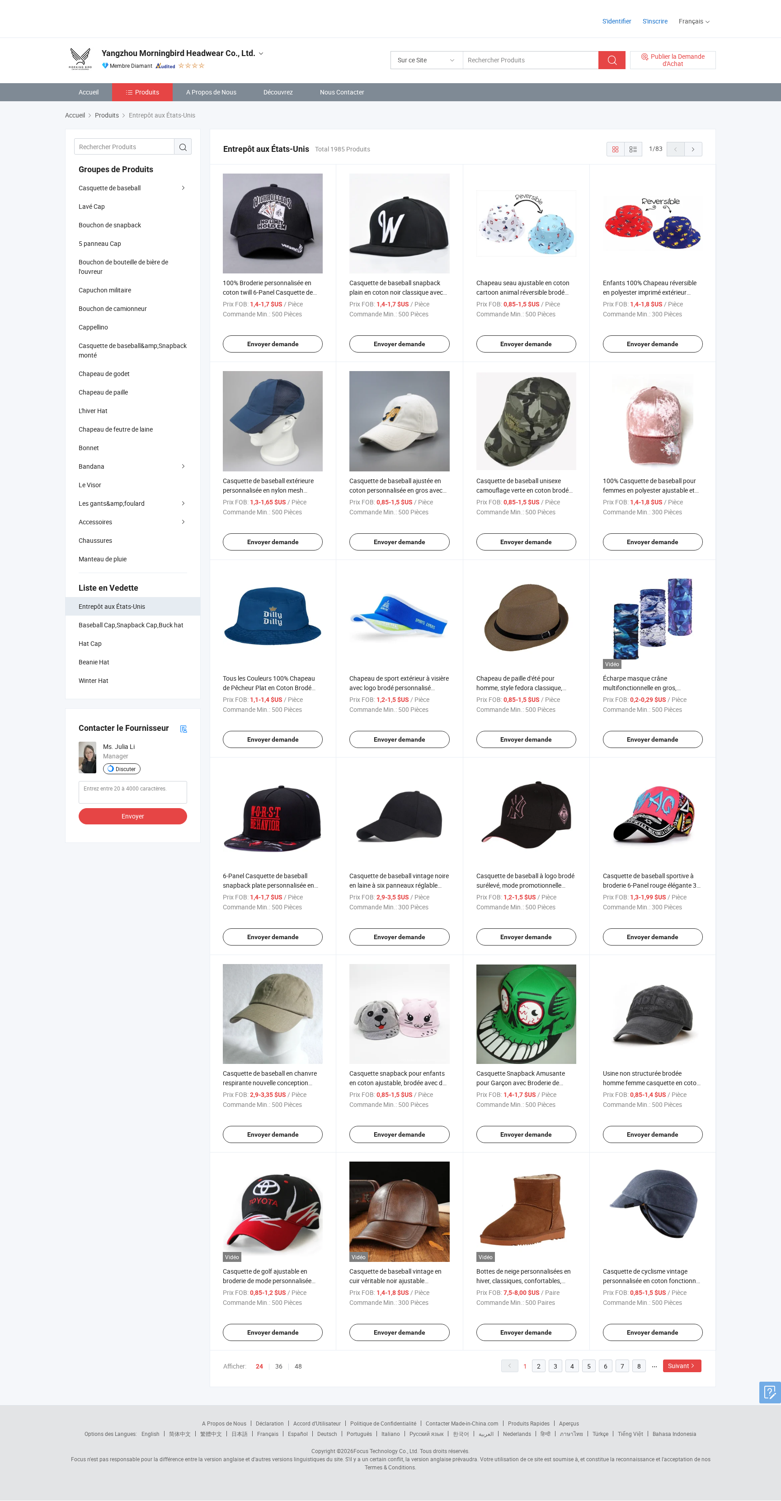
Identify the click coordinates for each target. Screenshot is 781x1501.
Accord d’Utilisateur (317, 1423)
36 (278, 1366)
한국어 (461, 1433)
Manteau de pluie (103, 559)
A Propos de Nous (211, 92)
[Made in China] (123, 17)
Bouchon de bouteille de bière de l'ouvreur (123, 267)
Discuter (126, 768)
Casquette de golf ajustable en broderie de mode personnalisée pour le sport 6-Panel (267, 1280)
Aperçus (569, 1423)
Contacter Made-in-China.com (462, 1423)
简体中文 (180, 1433)
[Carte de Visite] (183, 728)
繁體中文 (211, 1433)
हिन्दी (545, 1433)
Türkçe (600, 1433)
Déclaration (270, 1423)
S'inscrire (655, 21)
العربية (486, 1433)
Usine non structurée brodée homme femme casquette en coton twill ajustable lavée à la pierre (651, 1082)
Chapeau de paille (103, 392)
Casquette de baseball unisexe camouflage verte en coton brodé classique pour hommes (522, 490)
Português (359, 1433)
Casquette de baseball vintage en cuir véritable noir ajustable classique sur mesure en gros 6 (395, 1280)
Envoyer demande (273, 344)
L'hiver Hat (93, 410)
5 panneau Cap (100, 243)
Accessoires (95, 522)
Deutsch (327, 1433)
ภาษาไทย (571, 1433)
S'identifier (616, 21)
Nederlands (517, 1433)
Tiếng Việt (630, 1433)
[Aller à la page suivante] (693, 149)
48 (298, 1366)
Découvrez (278, 92)
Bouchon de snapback (110, 225)
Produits (147, 92)
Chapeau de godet (104, 373)
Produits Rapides (529, 1423)
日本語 (239, 1433)
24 (259, 1366)
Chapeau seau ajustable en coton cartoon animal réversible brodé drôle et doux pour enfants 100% (522, 292)
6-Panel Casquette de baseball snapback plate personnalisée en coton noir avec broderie (268, 885)
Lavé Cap (92, 206)
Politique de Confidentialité (383, 1423)
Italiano (390, 1433)
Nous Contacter (342, 92)
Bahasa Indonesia (674, 1433)
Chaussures (95, 540)
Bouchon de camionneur (113, 308)
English (150, 1433)
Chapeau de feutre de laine (116, 429)
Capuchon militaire (105, 290)
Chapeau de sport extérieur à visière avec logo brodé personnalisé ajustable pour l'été (399, 687)
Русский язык (426, 1433)
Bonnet (89, 447)
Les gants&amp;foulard (112, 503)
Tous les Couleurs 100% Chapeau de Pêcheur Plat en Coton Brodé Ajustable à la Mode (269, 687)
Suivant (678, 1365)
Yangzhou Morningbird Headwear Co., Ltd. (178, 53)
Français (267, 1433)
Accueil (89, 92)
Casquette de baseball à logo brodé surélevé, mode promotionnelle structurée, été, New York (525, 885)
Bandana (91, 466)
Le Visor (90, 484)
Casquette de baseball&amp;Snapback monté (133, 350)
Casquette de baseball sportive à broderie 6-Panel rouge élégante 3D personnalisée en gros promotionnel (653, 885)
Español (298, 1433)
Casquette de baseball (110, 188)
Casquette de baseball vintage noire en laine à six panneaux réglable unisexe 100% (399, 885)
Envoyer (133, 816)
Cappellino (93, 327)
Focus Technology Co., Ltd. (386, 1450)
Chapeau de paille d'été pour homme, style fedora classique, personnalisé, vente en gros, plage (523, 687)
